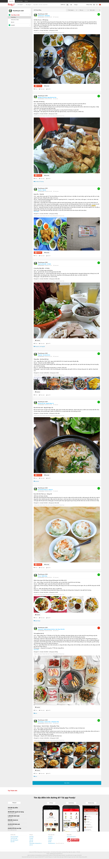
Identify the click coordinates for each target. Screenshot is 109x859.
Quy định (13, 841)
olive (36, 713)
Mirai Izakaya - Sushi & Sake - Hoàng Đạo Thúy (48, 721)
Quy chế (31, 841)
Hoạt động (13, 17)
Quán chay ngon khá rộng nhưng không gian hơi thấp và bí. (50, 580)
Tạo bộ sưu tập (14, 838)
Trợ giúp (31, 838)
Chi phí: (42, 30)
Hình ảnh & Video (15, 19)
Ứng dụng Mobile (14, 836)
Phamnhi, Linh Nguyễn (40, 346)
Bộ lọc (63, 4)
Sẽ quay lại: (52, 30)
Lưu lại (47, 86)
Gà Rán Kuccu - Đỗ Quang (44, 15)
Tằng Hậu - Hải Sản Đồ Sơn (44, 355)
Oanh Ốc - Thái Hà (42, 190)
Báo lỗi (48, 89)
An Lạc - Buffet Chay (42, 576)
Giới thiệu (31, 836)
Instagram (50, 838)
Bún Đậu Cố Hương (39, 101)
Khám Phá (11, 1)
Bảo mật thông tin (14, 840)
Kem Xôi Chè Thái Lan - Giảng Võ (45, 489)
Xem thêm (36, 211)
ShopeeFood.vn (51, 843)
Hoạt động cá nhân (15, 15)
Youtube (50, 840)
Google (49, 841)
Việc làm (31, 840)
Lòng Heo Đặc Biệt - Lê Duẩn (44, 264)
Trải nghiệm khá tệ (39, 633)
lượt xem (56, 98)
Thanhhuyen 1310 (43, 14)
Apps (76, 4)
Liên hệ (31, 845)
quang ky (37, 481)
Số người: (36, 30)
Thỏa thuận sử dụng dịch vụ (35, 843)
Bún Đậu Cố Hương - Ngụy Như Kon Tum (47, 97)
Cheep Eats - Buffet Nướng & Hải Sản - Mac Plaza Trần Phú (51, 629)
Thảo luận (42, 89)
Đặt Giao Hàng (19, 1)
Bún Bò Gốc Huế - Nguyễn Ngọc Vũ (46, 403)
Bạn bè (12, 22)
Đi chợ (26, 1)
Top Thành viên (12, 790)
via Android (40, 98)
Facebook (50, 836)
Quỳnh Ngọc (37, 620)
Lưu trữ (13, 25)
